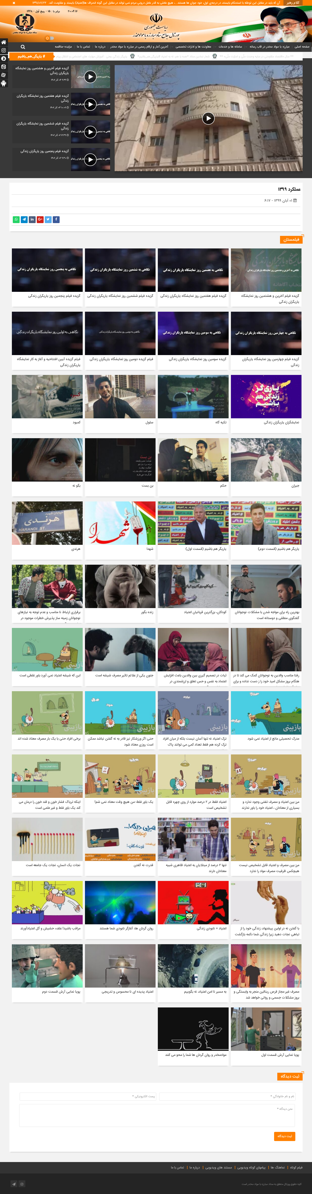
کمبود (76, 422)
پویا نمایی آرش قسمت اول (280, 1055)
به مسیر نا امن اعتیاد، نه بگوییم (205, 992)
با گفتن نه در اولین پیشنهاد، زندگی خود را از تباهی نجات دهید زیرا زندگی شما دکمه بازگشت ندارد (267, 934)
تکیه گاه (220, 422)
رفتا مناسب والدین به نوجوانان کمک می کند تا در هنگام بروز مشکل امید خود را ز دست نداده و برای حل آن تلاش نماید (266, 681)
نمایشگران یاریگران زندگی (281, 422)
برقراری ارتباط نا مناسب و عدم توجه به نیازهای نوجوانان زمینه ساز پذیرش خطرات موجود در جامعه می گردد (49, 618)
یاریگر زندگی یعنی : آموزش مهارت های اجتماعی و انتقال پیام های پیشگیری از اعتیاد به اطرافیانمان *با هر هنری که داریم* (199, 56)
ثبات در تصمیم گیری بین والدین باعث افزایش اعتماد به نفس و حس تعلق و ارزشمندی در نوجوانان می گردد (195, 681)
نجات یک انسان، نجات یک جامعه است (53, 865)
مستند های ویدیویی (218, 1167)
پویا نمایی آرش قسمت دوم (61, 992)
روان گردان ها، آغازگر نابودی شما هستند (126, 928)
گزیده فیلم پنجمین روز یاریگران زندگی (54, 296)
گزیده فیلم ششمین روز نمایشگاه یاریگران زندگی (120, 296)
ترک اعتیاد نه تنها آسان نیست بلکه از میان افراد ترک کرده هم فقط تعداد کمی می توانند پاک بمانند (194, 745)
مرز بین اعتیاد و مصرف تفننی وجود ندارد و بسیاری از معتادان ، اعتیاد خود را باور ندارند (270, 805)
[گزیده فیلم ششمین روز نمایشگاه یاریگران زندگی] (61, 131)
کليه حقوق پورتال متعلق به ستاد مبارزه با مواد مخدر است (271, 1184)
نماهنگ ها (278, 1167)
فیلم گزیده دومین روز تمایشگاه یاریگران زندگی (121, 359)
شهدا (150, 549)
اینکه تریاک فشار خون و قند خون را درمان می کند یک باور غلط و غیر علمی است (49, 805)
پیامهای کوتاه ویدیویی (251, 1167)
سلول (149, 422)
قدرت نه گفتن (143, 865)
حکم (223, 486)
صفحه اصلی (302, 46)
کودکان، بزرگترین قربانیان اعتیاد (205, 612)
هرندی (75, 549)
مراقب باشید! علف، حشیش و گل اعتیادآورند (50, 928)
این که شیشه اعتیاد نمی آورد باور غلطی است (49, 675)
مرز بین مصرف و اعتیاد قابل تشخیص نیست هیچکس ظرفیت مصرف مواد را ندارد (269, 868)
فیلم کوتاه (296, 1167)
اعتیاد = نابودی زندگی (211, 928)
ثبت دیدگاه (285, 1136)
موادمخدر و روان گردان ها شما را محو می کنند (195, 1055)
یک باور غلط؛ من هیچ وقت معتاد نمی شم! (124, 802)
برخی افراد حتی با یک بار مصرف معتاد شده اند (49, 739)
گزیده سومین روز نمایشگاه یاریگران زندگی (197, 359)
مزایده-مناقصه (63, 46)
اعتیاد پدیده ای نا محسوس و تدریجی (127, 992)
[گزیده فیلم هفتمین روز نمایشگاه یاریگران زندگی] (61, 104)
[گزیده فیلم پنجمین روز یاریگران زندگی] (61, 159)
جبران (295, 486)
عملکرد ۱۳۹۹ (289, 189)
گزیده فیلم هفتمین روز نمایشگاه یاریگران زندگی (193, 296)
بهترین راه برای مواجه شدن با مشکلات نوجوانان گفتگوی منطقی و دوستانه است (267, 615)
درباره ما (100, 46)
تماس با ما (83, 46)
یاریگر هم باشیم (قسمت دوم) (278, 549)
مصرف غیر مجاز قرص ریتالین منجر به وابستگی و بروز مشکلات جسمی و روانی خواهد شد (266, 995)
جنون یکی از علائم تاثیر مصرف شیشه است (124, 675)
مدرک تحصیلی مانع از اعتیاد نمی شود (273, 739)
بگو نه (76, 486)
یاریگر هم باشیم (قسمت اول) (205, 549)
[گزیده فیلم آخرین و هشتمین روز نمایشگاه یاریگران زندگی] (61, 76)
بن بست (147, 486)
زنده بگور (147, 612)
